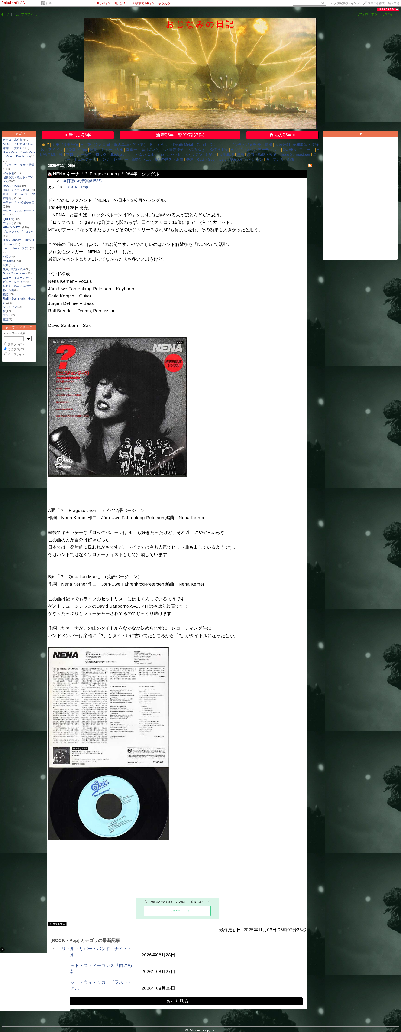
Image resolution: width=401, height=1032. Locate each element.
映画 (6, 265)
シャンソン (10, 307)
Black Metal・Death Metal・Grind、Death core (189, 145)
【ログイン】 (390, 14)
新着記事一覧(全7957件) (180, 135)
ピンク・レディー (14, 281)
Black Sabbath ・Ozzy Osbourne (137, 154)
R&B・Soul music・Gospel (219, 159)
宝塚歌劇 (8, 173)
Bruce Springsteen (14, 273)
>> (345, 3)
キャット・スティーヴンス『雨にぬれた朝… (96, 968)
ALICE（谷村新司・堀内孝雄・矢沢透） (114, 145)
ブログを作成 (376, 3)
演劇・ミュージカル (15, 190)
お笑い (7, 256)
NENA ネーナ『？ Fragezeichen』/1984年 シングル (106, 173)
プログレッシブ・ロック (18, 231)
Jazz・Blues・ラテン (16, 248)
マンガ (7, 315)
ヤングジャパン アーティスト (255, 150)
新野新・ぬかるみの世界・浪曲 (157, 159)
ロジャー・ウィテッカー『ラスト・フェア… (96, 985)
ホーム (5, 14)
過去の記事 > (282, 135)
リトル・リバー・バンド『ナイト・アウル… (96, 951)
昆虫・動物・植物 (14, 269)
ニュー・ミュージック (17, 277)
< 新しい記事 (78, 135)
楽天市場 (393, 3)
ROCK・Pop (11, 185)
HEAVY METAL (12, 227)
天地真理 (8, 261)
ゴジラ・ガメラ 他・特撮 (18, 164)
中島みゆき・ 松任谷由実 (18, 202)
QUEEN (8, 219)
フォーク (8, 223)
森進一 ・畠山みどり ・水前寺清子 (155, 150)
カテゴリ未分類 (13, 139)
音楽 (49, 3)
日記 (16, 14)
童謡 (6, 319)
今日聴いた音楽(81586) (82, 181)
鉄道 (6, 294)
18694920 (385, 9)
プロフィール (30, 14)
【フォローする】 (368, 14)
